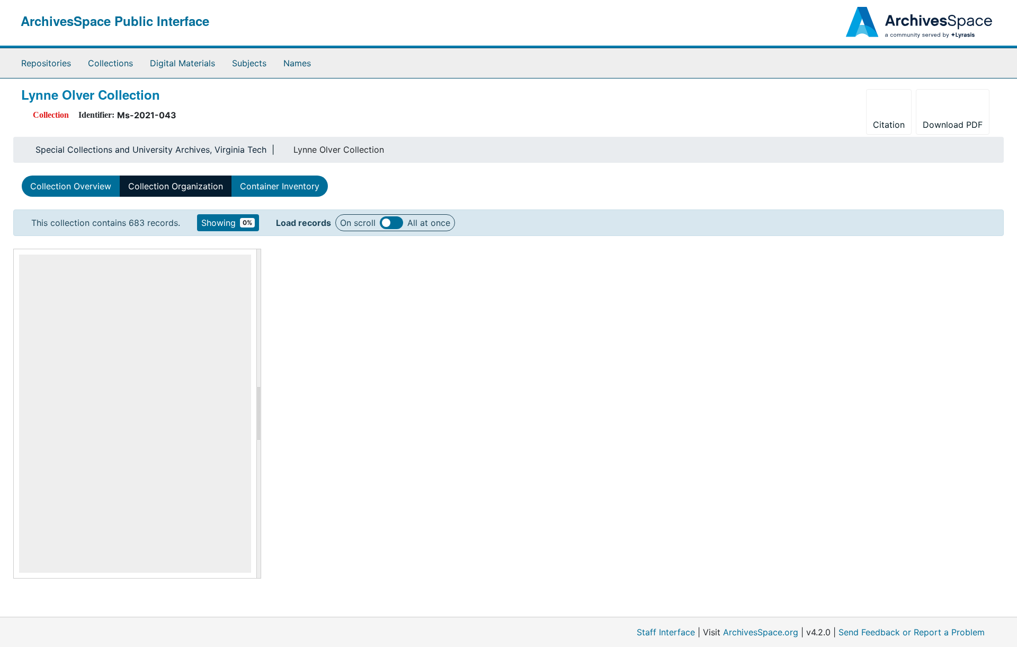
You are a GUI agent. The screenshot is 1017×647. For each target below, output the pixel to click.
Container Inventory (279, 186)
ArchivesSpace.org (760, 632)
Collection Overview (70, 186)
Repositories (46, 63)
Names (297, 63)
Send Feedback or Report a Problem (911, 632)
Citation (889, 124)
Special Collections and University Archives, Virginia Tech (150, 149)
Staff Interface (666, 632)
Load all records (391, 222)
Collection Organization (175, 186)
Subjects (249, 63)
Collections (110, 63)
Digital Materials (182, 63)
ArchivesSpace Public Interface (115, 21)
